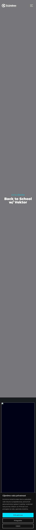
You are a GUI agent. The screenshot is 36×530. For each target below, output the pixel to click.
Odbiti (18, 526)
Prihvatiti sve (18, 515)
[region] (18, 511)
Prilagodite (18, 520)
